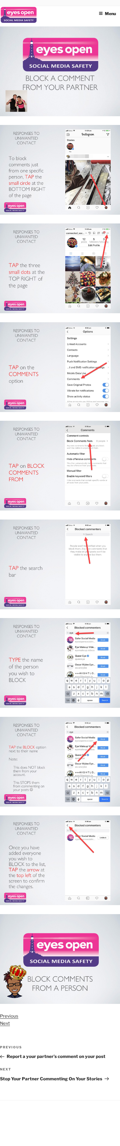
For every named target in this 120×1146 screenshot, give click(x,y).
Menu (110, 13)
